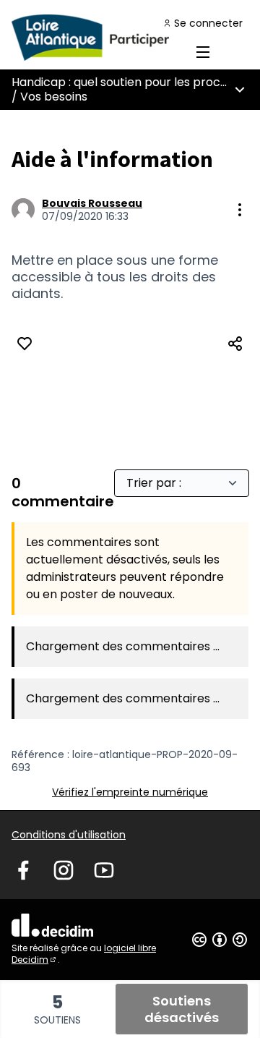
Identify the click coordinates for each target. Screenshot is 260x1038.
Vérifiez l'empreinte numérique (130, 792)
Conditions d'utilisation (69, 835)
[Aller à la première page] (99, 37)
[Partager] (235, 344)
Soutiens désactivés (181, 1009)
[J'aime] (25, 344)
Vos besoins (53, 96)
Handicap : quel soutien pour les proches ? (131, 82)
